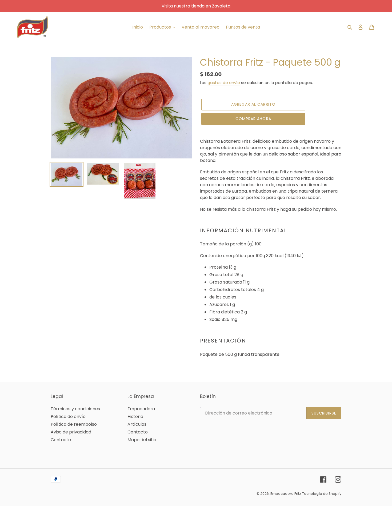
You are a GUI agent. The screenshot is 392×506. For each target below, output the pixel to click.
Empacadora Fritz (285, 493)
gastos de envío (223, 82)
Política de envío (68, 416)
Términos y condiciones (75, 409)
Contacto (61, 440)
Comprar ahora (253, 118)
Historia (135, 416)
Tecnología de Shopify (321, 493)
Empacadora (141, 409)
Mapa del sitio (141, 440)
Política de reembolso (74, 424)
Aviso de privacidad (71, 432)
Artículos (136, 424)
